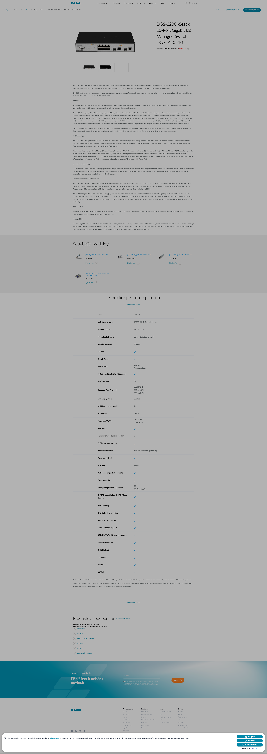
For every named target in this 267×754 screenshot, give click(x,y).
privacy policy (54, 738)
